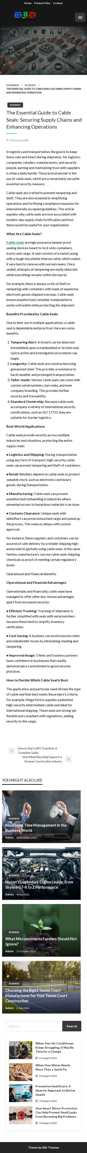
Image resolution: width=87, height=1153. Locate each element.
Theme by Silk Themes (43, 1147)
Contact (58, 3)
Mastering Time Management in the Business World (36, 828)
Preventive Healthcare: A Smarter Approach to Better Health (55, 1090)
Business (30, 85)
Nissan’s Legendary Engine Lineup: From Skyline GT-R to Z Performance (39, 885)
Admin (9, 837)
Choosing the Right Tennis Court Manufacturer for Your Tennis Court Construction (36, 995)
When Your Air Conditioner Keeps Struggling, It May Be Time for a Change (54, 1047)
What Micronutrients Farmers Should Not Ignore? (41, 941)
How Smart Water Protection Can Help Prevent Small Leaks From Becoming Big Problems (56, 1112)
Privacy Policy (42, 3)
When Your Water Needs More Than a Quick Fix (52, 1067)
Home (27, 3)
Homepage (12, 85)
